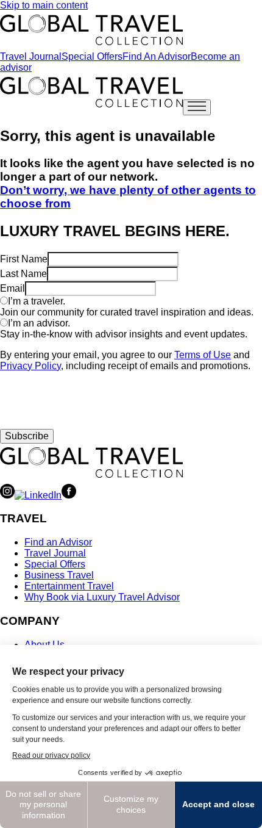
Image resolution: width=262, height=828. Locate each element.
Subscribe (27, 436)
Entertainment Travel (69, 586)
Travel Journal (31, 56)
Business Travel (59, 575)
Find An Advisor (156, 56)
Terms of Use (202, 355)
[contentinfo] (91, 30)
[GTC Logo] (91, 462)
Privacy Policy (30, 366)
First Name (24, 259)
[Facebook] (69, 495)
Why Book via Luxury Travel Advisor (102, 597)
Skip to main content (44, 5)
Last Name (23, 273)
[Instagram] (7, 495)
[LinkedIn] (38, 495)
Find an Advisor (58, 542)
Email (12, 288)
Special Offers (92, 56)
